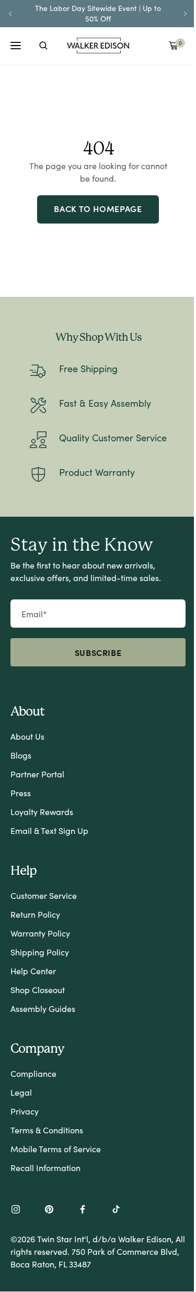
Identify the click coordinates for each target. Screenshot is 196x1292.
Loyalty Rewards (41, 811)
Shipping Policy (39, 951)
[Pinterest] (49, 1210)
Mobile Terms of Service (55, 1148)
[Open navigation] (15, 45)
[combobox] (43, 45)
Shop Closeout (37, 989)
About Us (27, 736)
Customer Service (43, 895)
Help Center (33, 970)
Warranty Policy (40, 933)
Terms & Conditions (46, 1129)
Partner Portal (37, 773)
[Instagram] (15, 1210)
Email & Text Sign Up (49, 830)
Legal (21, 1092)
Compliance (33, 1073)
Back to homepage (98, 208)
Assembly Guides (42, 1008)
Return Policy (35, 914)
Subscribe (98, 652)
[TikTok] (116, 1210)
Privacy (24, 1111)
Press (20, 792)
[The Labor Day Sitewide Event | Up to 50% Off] (98, 13)
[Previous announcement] (10, 13)
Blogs (20, 755)
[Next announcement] (185, 13)
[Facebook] (82, 1210)
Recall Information (45, 1167)
